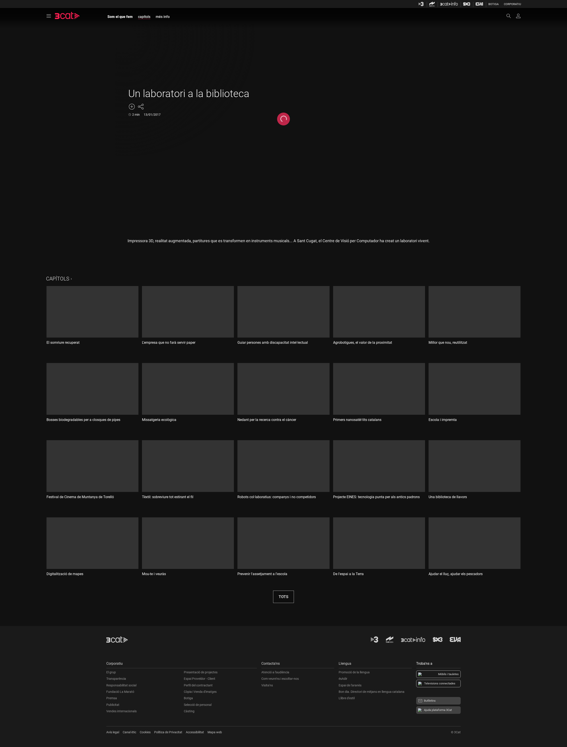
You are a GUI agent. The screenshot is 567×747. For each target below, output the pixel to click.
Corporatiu (512, 4)
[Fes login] (518, 16)
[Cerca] (511, 16)
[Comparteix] (140, 106)
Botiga (493, 4)
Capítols (57, 279)
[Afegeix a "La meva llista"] (131, 106)
